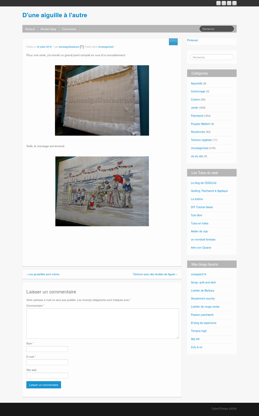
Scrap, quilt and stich (203, 282)
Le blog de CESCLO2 (204, 183)
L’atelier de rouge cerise (205, 306)
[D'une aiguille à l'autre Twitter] (234, 3)
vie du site (197, 156)
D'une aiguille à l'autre (54, 14)
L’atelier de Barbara (202, 290)
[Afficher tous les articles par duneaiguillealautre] (82, 46)
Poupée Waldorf (200, 124)
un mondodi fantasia (203, 239)
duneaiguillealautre (69, 46)
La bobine (197, 199)
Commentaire (35, 305)
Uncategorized (105, 46)
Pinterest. (193, 40)
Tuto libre (196, 215)
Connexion (69, 29)
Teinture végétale (201, 140)
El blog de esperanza (203, 323)
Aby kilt (195, 339)
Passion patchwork (202, 314)
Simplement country (203, 298)
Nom (30, 343)
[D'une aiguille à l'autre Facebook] (224, 3)
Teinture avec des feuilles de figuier (154, 274)
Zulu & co (196, 347)
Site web (31, 370)
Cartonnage (198, 91)
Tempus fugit (198, 331)
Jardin (194, 107)
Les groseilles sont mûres (44, 274)
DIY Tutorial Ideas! (202, 207)
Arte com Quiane (201, 247)
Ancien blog (48, 29)
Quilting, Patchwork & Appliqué (209, 191)
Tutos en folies (199, 223)
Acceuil (30, 29)
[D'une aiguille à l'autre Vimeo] (229, 3)
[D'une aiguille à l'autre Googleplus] (218, 3)
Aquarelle (196, 83)
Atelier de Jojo (199, 231)
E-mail (31, 356)
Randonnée (198, 132)
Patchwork (197, 115)
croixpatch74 (198, 274)
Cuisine (195, 99)
